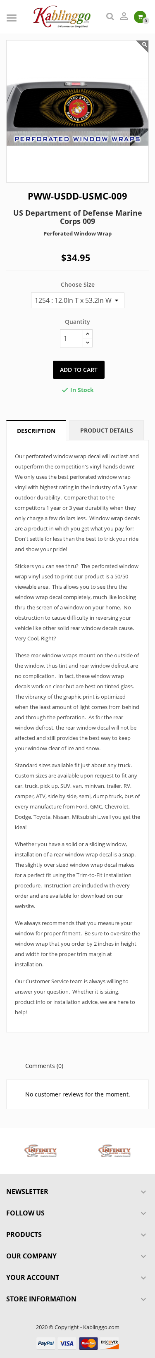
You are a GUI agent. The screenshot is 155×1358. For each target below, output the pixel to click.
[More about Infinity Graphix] (40, 1151)
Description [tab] (36, 431)
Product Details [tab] (106, 430)
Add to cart (79, 369)
